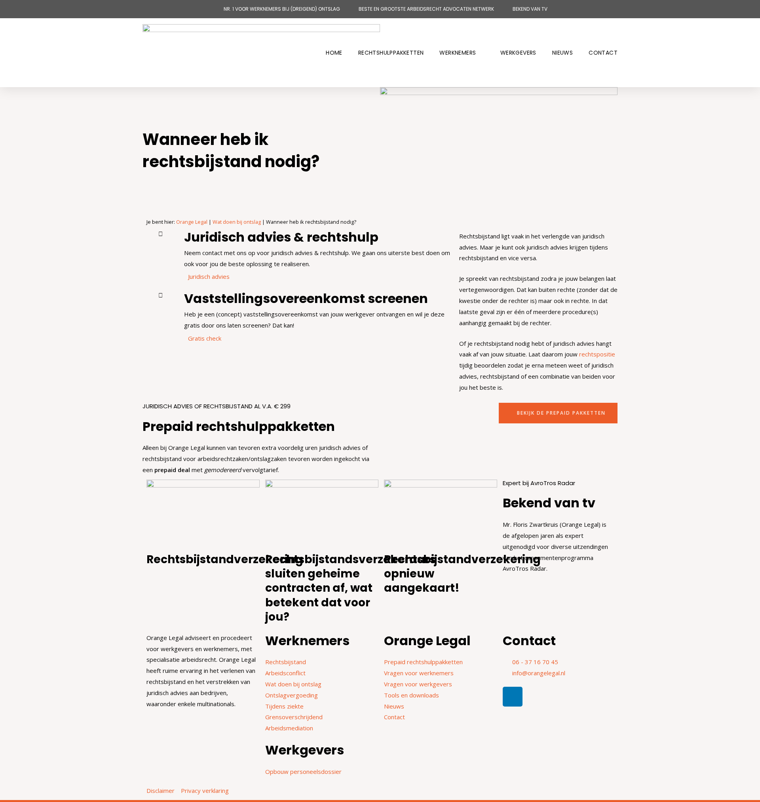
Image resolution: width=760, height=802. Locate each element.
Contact (603, 53)
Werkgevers (518, 53)
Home (334, 53)
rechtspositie (597, 354)
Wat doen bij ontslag (237, 221)
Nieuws (562, 53)
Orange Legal (191, 221)
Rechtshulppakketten (391, 53)
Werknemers (457, 53)
